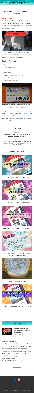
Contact (17, 387)
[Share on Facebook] (15, 128)
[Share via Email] (20, 128)
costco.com (18, 118)
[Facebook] (15, 379)
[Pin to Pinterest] (19, 128)
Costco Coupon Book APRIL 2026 (17, 203)
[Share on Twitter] (17, 128)
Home (5, 386)
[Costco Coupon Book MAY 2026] (17, 165)
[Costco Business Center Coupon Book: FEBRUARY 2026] (17, 241)
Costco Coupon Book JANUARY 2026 (17, 306)
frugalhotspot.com (26, 113)
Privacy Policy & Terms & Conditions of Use (19, 386)
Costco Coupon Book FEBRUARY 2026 (17, 228)
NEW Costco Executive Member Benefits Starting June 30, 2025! (22, 330)
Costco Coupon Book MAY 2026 (17, 177)
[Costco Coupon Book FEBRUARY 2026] (17, 216)
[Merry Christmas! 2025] (17, 268)
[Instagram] (19, 379)
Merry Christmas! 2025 (17, 281)
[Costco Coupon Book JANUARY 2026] (17, 294)
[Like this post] (13, 128)
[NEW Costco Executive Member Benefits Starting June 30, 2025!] (7, 331)
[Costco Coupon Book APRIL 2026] (17, 190)
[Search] (32, 2)
